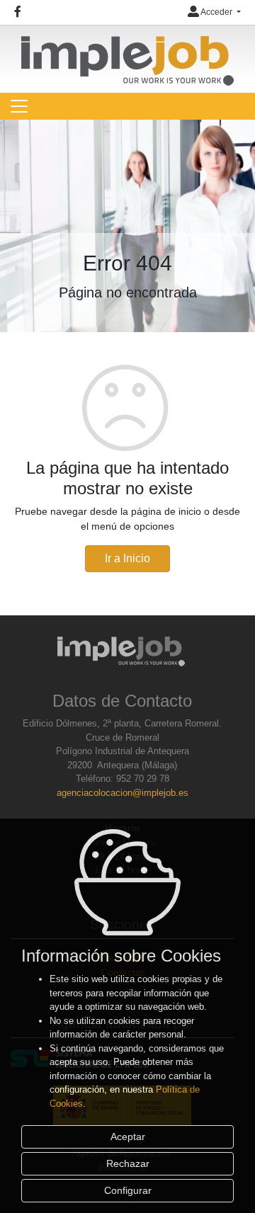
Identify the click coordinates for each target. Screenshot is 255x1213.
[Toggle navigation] (19, 106)
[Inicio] (127, 54)
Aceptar (127, 1136)
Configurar (128, 1190)
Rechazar (127, 1163)
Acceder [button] (216, 12)
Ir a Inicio (127, 558)
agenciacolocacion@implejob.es (122, 792)
